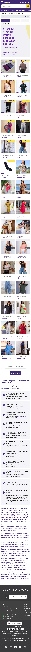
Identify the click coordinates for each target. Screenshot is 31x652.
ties (10, 519)
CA (25, 640)
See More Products (15, 373)
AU (18, 640)
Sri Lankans (25, 638)
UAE (22, 640)
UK (20, 640)
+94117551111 (14, 610)
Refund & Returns (22, 633)
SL (16, 640)
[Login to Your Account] (29, 3)
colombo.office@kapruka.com (11, 614)
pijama (3, 521)
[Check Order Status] (25, 2)
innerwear (26, 537)
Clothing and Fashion (21, 416)
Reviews (14, 633)
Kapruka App (18, 626)
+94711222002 (7, 618)
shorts (19, 540)
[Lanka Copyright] (2, 638)
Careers (14, 635)
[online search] (28, 6)
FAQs (18, 635)
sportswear (6, 537)
